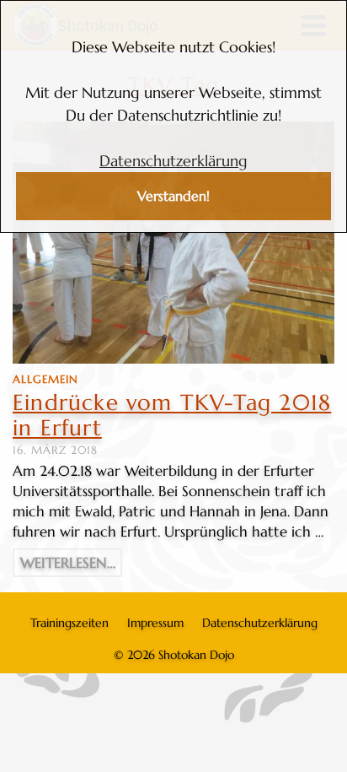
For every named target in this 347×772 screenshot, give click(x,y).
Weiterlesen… (67, 562)
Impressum (155, 622)
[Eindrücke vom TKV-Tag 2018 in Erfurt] (173, 242)
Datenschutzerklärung (173, 160)
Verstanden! (173, 196)
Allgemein (45, 379)
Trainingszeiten (69, 622)
